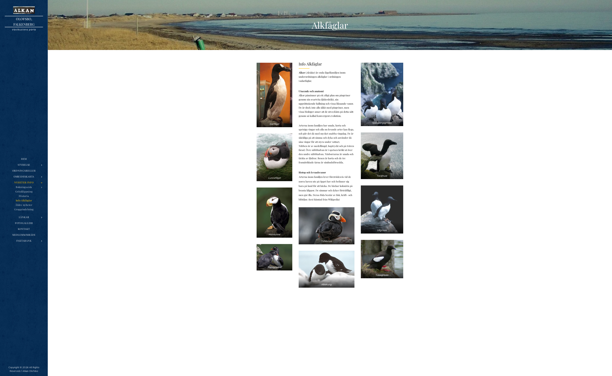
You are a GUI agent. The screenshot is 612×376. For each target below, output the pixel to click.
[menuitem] (24, 159)
